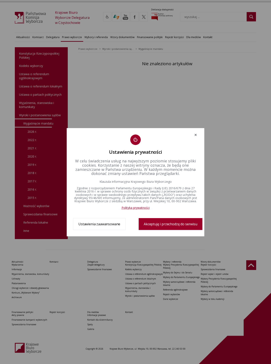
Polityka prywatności (136, 208)
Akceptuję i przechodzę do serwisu (170, 224)
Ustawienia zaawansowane (99, 224)
